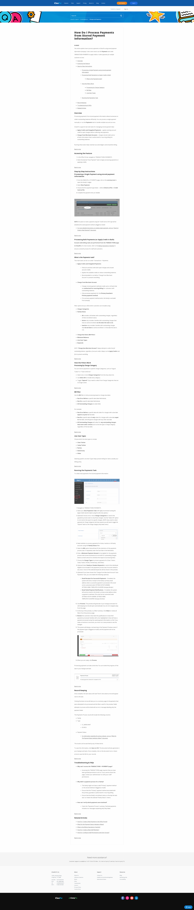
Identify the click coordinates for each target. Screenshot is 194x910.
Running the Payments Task (90, 98)
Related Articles (81, 108)
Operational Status (101, 879)
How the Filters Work (88, 84)
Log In (133, 3)
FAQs (72, 3)
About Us (91, 3)
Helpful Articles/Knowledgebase (105, 877)
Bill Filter (88, 90)
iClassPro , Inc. (55, 872)
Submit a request (115, 9)
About (76, 872)
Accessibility (123, 879)
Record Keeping (81, 103)
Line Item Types (91, 93)
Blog (97, 3)
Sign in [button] (126, 9)
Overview (80, 61)
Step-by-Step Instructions (84, 66)
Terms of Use (77, 889)
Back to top (77, 149)
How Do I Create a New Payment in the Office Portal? (92, 821)
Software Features (78, 877)
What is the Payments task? (94, 79)
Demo (75, 879)
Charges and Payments (95, 19)
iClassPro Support (74, 19)
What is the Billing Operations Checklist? (88, 827)
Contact (103, 3)
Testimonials (77, 883)
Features (66, 3)
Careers (76, 885)
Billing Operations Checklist (106, 246)
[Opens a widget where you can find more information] (188, 907)
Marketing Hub (123, 877)
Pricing (84, 3)
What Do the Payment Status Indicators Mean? (90, 824)
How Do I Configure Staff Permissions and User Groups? (93, 832)
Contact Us (99, 875)
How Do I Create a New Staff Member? (88, 830)
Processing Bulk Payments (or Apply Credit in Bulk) (96, 75)
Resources (122, 872)
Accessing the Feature (83, 63)
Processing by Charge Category (95, 87)
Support (78, 3)
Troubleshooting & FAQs (84, 105)
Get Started (122, 3)
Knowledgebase (84, 19)
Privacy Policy (77, 887)
